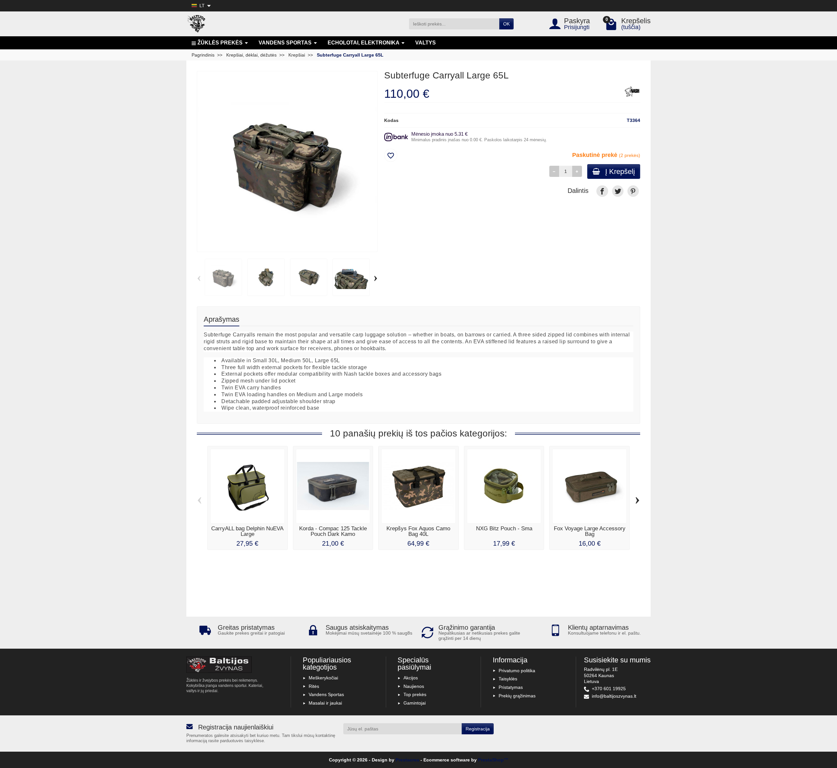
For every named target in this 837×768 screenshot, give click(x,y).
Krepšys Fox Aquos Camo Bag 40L (418, 531)
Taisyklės (508, 678)
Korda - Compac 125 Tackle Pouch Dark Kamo (333, 531)
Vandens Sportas (326, 694)
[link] (602, 191)
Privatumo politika (517, 670)
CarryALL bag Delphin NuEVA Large (247, 531)
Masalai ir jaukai (325, 703)
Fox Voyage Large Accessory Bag (589, 531)
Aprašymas (221, 319)
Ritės (314, 686)
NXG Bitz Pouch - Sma (504, 528)
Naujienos (413, 686)
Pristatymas (511, 687)
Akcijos (410, 677)
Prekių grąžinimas (517, 695)
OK (506, 23)
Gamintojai (414, 703)
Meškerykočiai (323, 677)
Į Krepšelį (620, 171)
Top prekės (414, 694)
